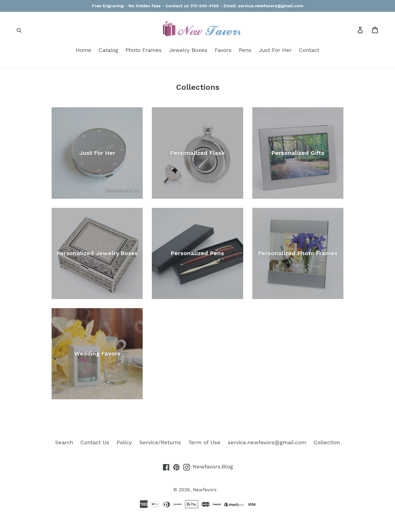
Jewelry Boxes (188, 50)
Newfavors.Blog (213, 466)
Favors (223, 50)
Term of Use (204, 442)
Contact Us (94, 442)
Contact (309, 50)
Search (64, 442)
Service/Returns (160, 442)
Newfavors (205, 489)
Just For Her (275, 50)
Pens (245, 50)
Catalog (108, 50)
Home (83, 50)
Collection (327, 442)
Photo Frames (143, 50)
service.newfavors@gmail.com (267, 442)
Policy (124, 442)
